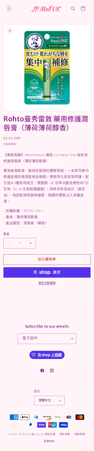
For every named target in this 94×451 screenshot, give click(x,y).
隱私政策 (65, 434)
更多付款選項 (47, 283)
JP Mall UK (24, 434)
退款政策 (80, 434)
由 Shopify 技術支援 (43, 434)
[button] (9, 9)
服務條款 (49, 441)
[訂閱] (71, 338)
